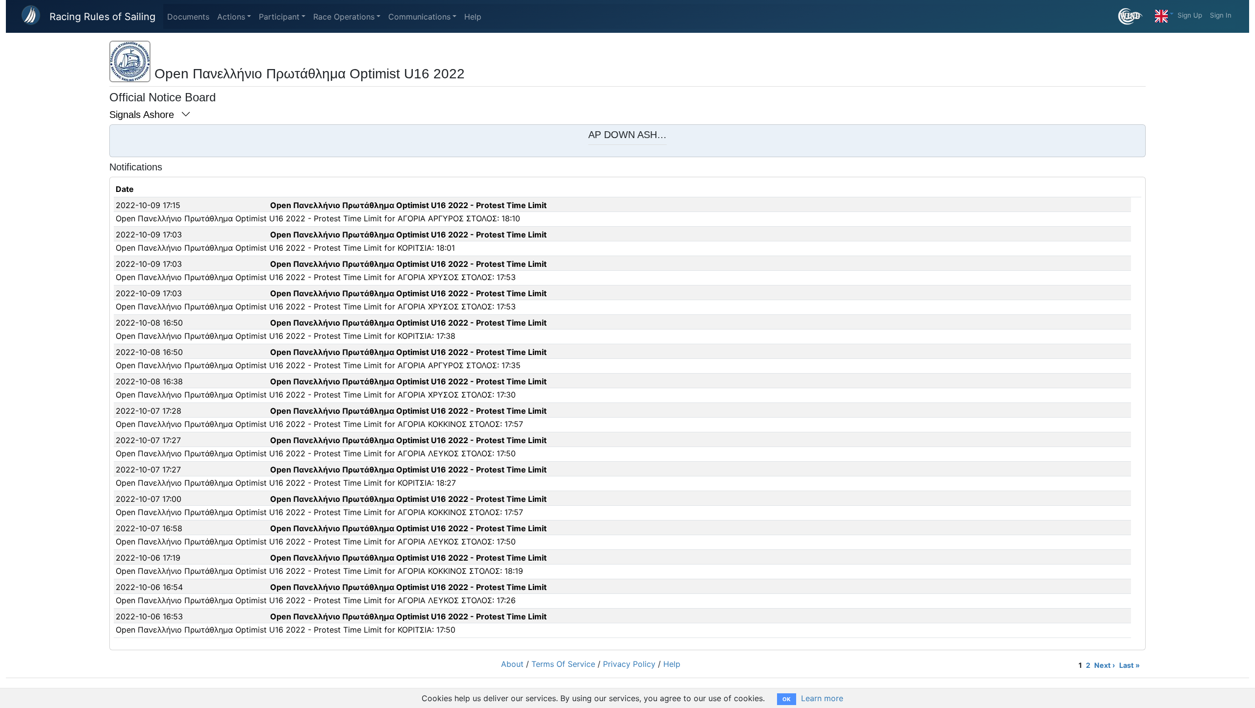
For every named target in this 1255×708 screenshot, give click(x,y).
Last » (1129, 665)
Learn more (822, 698)
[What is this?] (1134, 16)
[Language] (1164, 14)
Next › (1104, 665)
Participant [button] (279, 17)
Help (472, 17)
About (512, 664)
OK (786, 699)
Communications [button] (419, 17)
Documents (188, 17)
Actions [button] (231, 17)
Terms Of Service (563, 664)
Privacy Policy (629, 664)
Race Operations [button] (344, 17)
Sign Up (1190, 15)
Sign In (1220, 15)
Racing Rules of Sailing (102, 17)
